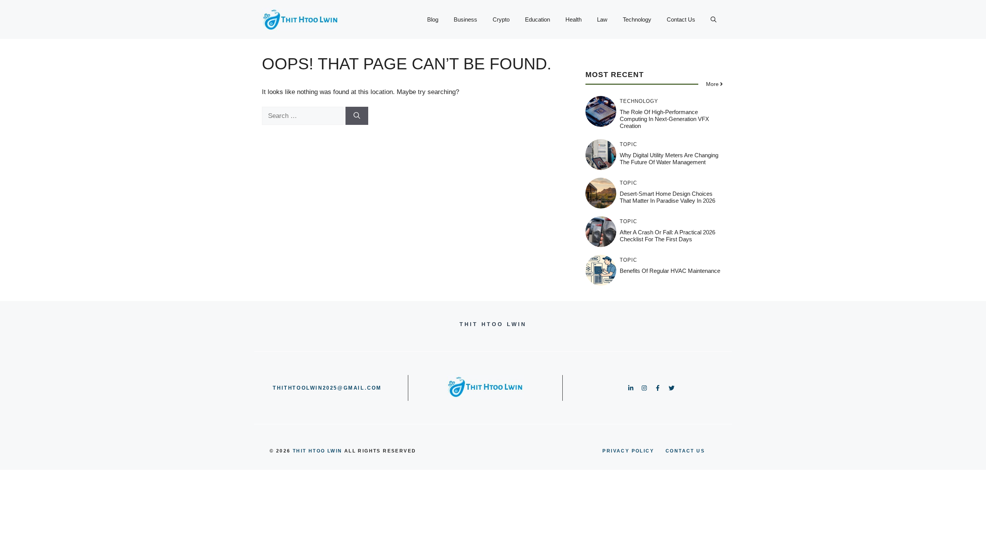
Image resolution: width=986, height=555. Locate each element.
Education (537, 19)
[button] (713, 19)
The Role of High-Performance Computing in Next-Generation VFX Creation (664, 119)
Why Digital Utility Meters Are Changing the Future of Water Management (669, 158)
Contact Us (681, 19)
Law (602, 19)
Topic (628, 144)
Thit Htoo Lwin (317, 451)
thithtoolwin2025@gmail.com (327, 388)
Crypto (501, 19)
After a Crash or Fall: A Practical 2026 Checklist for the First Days (667, 235)
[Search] (356, 116)
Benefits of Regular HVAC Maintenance (670, 270)
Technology (637, 19)
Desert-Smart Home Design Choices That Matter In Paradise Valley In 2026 (667, 197)
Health (573, 19)
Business (465, 19)
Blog (432, 19)
